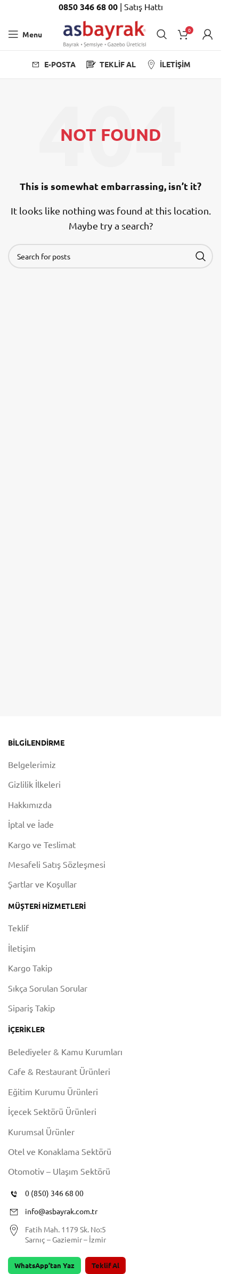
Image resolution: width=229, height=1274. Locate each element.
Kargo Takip (30, 967)
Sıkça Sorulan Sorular (47, 988)
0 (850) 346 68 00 (54, 1193)
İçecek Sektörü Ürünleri (52, 1111)
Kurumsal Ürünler (41, 1131)
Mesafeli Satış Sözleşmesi (56, 864)
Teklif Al (105, 1265)
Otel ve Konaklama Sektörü (59, 1151)
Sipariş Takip (31, 1007)
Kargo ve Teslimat (42, 844)
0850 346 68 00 (89, 6)
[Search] (162, 34)
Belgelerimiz (32, 764)
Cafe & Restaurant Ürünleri (59, 1071)
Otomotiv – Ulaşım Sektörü (59, 1171)
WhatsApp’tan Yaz (44, 1265)
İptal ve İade (31, 824)
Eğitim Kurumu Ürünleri (53, 1091)
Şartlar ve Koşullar (42, 884)
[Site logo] (104, 32)
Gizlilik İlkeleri (34, 784)
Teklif (18, 927)
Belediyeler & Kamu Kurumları (65, 1051)
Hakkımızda (30, 804)
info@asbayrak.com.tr (61, 1211)
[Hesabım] (207, 34)
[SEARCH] (201, 256)
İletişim (22, 948)
